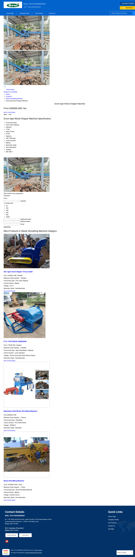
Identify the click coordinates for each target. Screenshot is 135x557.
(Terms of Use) (38, 550)
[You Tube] (6, 542)
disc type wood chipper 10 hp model (18, 272)
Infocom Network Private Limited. (33, 552)
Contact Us (52, 13)
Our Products (39, 13)
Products (9, 96)
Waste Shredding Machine (14, 98)
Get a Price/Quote (9, 112)
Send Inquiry (10, 89)
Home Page (10, 13)
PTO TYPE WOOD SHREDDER (15, 341)
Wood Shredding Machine (14, 481)
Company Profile (24, 13)
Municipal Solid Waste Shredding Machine (20, 411)
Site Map (111, 529)
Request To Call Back (10, 92)
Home (8, 94)
